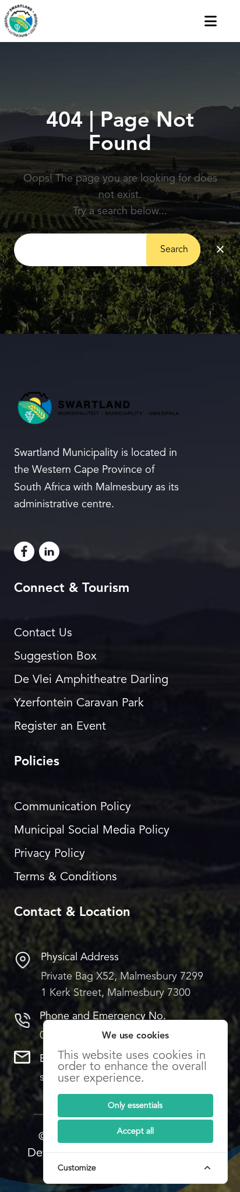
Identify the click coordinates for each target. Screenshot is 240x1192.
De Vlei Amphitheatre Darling (91, 680)
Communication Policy (72, 807)
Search (174, 250)
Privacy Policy (49, 854)
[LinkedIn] (49, 551)
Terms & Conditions (65, 877)
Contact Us (43, 633)
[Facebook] (24, 551)
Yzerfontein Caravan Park (79, 703)
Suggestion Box (55, 657)
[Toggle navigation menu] (222, 21)
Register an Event (60, 727)
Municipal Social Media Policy (92, 831)
